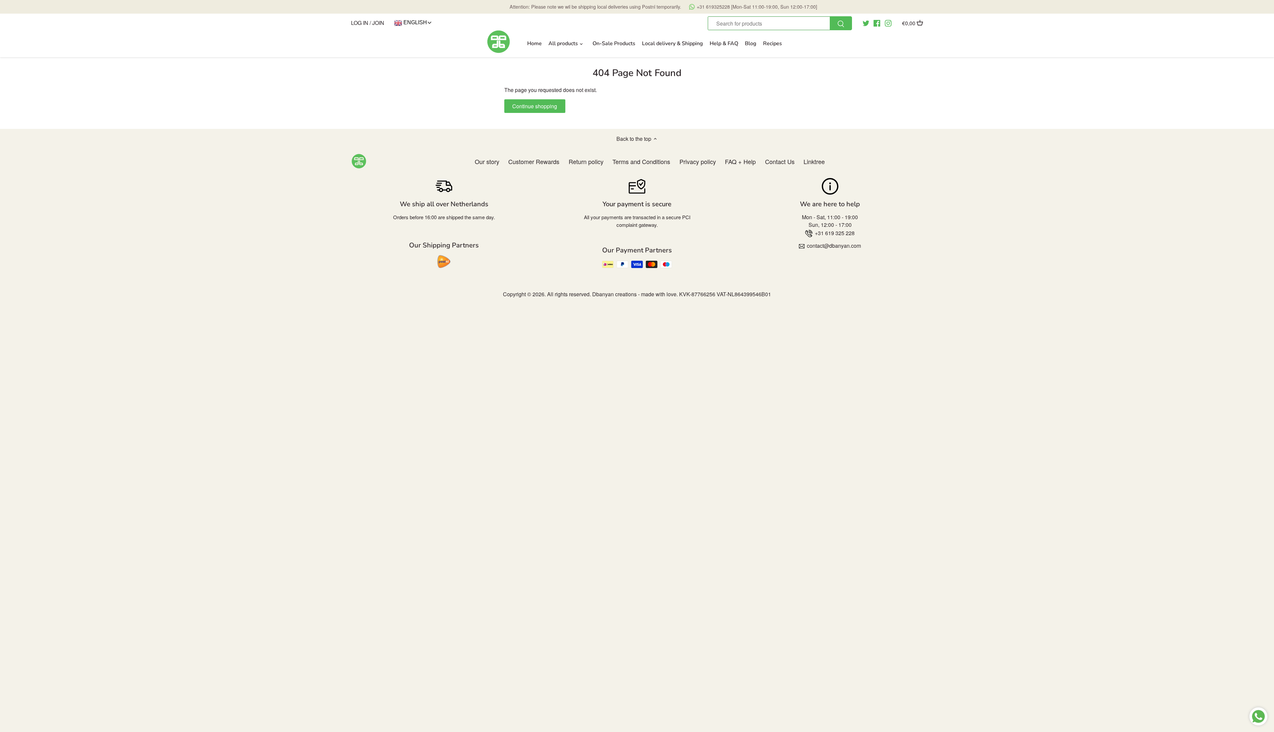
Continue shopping (534, 106)
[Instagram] (888, 22)
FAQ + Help (740, 161)
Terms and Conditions (641, 161)
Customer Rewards (533, 161)
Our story (487, 161)
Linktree (814, 161)
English (414, 22)
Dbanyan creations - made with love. (635, 294)
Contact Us (780, 161)
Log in (359, 23)
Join (378, 23)
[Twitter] (866, 22)
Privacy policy (697, 161)
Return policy (586, 161)
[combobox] (779, 23)
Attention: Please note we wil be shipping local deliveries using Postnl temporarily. (663, 6)
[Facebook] (877, 22)
